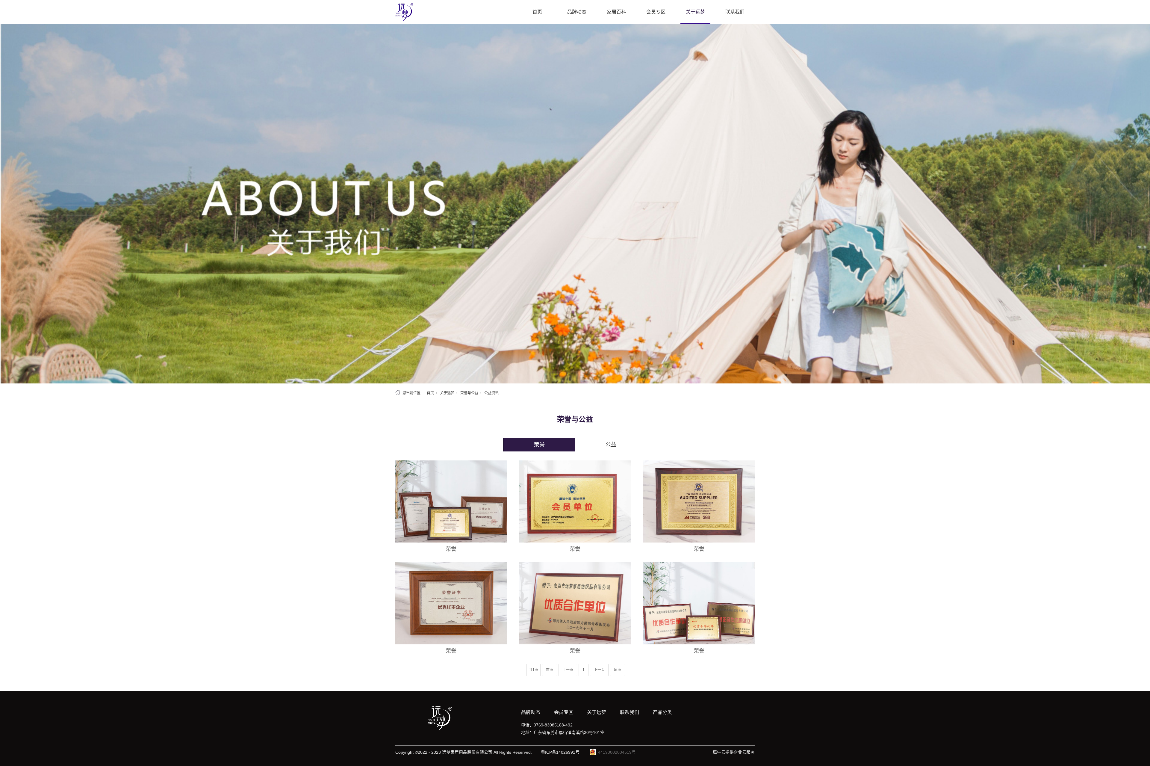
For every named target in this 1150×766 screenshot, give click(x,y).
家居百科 (616, 11)
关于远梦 (695, 11)
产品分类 (662, 712)
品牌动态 (576, 11)
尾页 (617, 670)
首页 (537, 11)
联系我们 (735, 11)
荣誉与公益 (469, 393)
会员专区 (655, 11)
